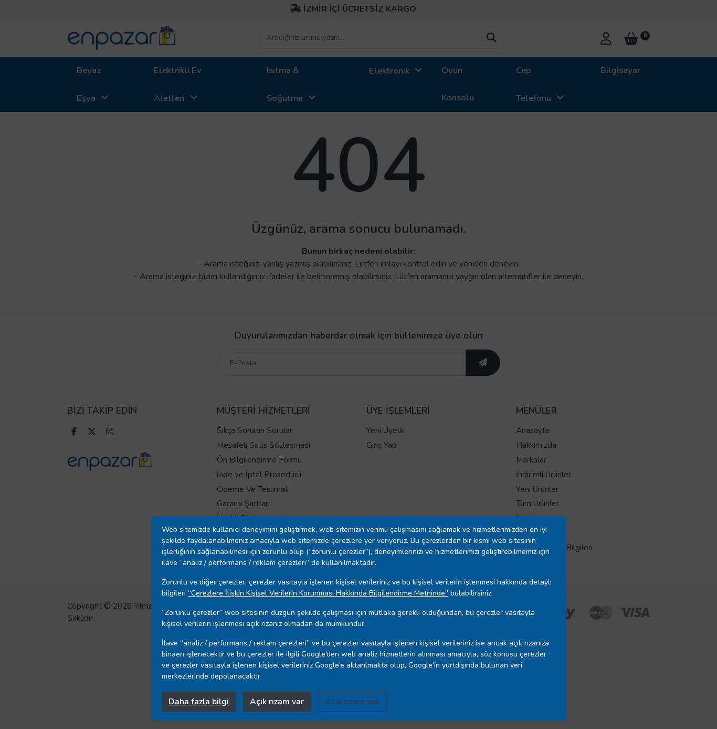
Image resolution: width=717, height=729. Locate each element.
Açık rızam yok (352, 701)
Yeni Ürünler (537, 489)
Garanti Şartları (243, 503)
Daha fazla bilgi (198, 701)
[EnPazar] (121, 38)
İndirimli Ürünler (543, 474)
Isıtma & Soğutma (285, 84)
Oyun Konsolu (457, 84)
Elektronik (389, 71)
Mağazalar (534, 533)
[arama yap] (491, 37)
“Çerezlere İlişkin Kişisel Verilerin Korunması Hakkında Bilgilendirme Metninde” (318, 593)
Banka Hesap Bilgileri (554, 547)
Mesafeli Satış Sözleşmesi (263, 445)
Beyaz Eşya (89, 84)
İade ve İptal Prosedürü (259, 474)
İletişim (529, 518)
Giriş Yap (381, 445)
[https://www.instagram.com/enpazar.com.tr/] (110, 433)
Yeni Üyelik (385, 430)
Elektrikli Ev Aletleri (178, 84)
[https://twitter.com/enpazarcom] (92, 433)
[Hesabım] (605, 37)
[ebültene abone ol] (483, 363)
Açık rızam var (277, 701)
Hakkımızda (536, 445)
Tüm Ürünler (537, 503)
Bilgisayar (620, 70)
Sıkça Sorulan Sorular (254, 430)
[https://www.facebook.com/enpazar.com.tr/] (74, 433)
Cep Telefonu (533, 84)
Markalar (531, 460)
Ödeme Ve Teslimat (252, 489)
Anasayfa (532, 430)
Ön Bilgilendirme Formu (259, 460)
